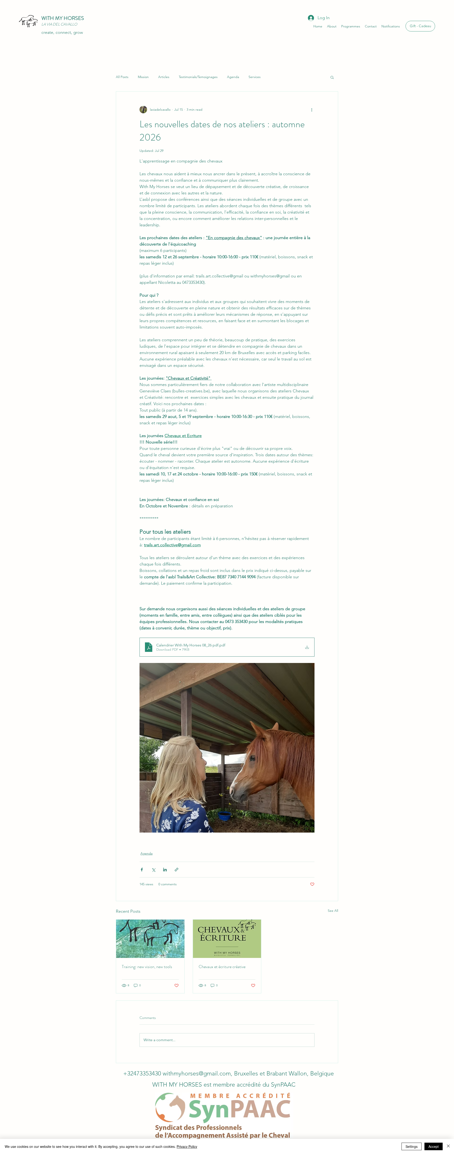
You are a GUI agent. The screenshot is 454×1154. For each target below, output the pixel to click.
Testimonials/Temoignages (198, 77)
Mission (143, 77)
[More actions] (311, 109)
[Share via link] (176, 869)
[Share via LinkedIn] (165, 869)
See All (333, 910)
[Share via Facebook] (142, 869)
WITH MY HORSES (62, 18)
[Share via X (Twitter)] (153, 869)
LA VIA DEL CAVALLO (59, 24)
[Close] (448, 1146)
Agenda (233, 77)
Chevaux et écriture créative (222, 967)
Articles (163, 77)
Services (255, 77)
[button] (332, 77)
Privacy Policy (187, 1146)
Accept (433, 1146)
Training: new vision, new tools (147, 967)
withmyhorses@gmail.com (197, 1073)
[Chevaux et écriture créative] (227, 939)
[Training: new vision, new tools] (150, 939)
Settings (412, 1146)
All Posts (122, 77)
